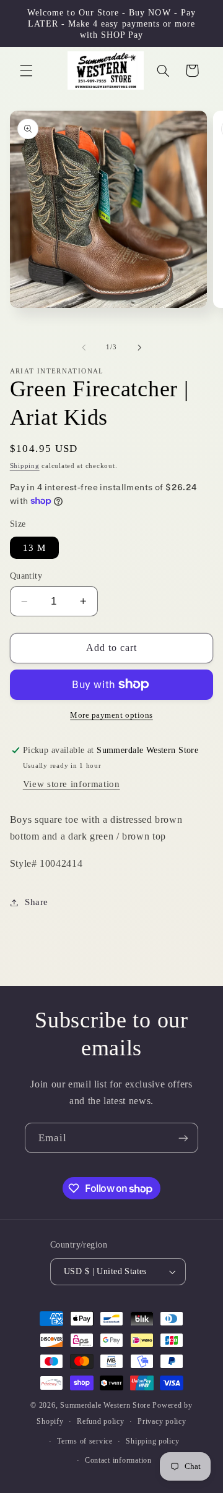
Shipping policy (152, 1441)
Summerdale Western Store (106, 1405)
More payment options (111, 715)
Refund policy (101, 1421)
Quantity (26, 576)
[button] (26, 70)
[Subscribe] (183, 1138)
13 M (34, 548)
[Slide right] (139, 347)
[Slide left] (83, 347)
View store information (71, 784)
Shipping (25, 465)
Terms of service (85, 1441)
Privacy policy (162, 1421)
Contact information (118, 1460)
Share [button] (36, 902)
